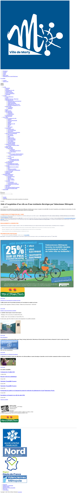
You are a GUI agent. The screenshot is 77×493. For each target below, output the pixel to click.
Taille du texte (5, 81)
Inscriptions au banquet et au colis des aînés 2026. (12, 395)
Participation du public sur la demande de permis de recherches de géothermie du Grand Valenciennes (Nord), (27, 390)
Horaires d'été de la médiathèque (8, 376)
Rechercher (2, 192)
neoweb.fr (20, 491)
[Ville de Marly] (35, 68)
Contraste (4, 80)
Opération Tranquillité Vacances (8, 381)
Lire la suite (2, 298)
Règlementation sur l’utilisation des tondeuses (9, 354)
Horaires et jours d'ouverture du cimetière (8, 310)
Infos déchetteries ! (4, 337)
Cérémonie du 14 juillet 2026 (7, 372)
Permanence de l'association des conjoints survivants (10, 300)
